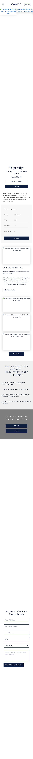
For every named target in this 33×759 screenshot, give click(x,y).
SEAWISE (15, 4)
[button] (2, 21)
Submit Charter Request (13, 665)
